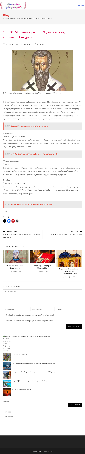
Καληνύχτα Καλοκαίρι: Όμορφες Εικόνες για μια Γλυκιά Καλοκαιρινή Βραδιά (33, 363)
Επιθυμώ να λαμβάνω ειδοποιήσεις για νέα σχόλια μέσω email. (30, 315)
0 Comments (41, 44)
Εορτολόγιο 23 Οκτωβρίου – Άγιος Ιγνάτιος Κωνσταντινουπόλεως (69, 271)
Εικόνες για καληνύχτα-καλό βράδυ (21, 389)
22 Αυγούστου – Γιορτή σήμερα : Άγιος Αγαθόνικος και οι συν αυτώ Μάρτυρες (33, 372)
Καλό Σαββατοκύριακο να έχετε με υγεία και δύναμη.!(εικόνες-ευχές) (31, 336)
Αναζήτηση (6, 401)
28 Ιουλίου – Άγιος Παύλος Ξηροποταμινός (15, 267)
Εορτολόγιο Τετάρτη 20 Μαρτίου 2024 (42, 267)
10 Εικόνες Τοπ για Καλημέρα (20, 354)
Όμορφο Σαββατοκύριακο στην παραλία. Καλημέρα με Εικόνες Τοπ (30, 381)
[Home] (3, 18)
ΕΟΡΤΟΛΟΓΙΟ (27, 44)
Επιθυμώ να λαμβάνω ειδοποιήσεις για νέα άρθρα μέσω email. (30, 321)
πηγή (5, 211)
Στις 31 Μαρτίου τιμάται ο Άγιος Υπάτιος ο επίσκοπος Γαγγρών (34, 18)
